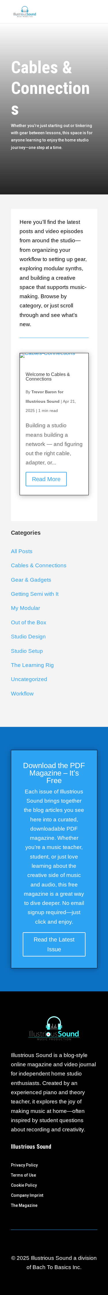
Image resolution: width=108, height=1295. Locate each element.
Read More (46, 479)
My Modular (25, 608)
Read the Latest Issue (54, 944)
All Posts (22, 551)
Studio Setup (27, 651)
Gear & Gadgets (31, 580)
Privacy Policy (24, 1165)
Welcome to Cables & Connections (48, 376)
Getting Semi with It (34, 594)
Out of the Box (28, 622)
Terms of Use (23, 1175)
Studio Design (28, 637)
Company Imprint (27, 1195)
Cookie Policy (24, 1185)
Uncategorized (29, 679)
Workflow (22, 694)
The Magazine (24, 1205)
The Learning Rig (32, 665)
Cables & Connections (39, 565)
